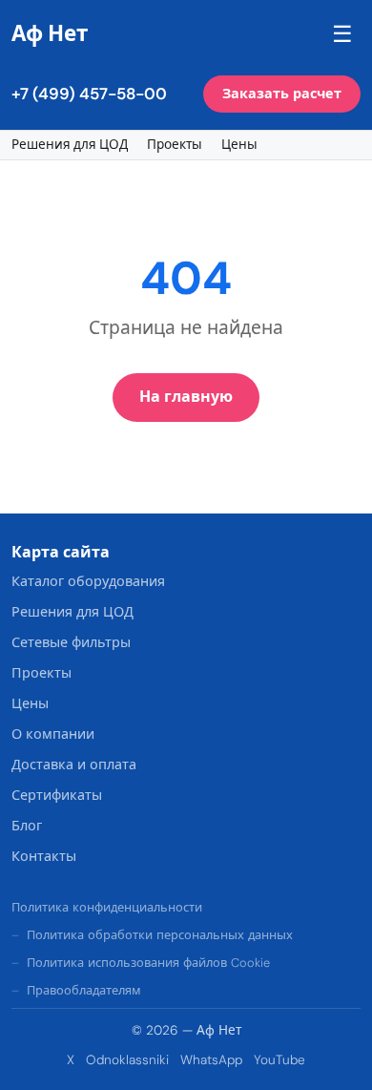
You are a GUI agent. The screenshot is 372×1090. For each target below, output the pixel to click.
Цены (239, 144)
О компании (52, 734)
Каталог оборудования (88, 581)
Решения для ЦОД (69, 144)
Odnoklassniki (127, 1060)
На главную (186, 397)
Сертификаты (56, 795)
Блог (26, 825)
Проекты (174, 144)
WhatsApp (211, 1060)
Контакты (43, 856)
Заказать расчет (281, 93)
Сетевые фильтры (71, 642)
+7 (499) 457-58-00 (89, 93)
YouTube (279, 1060)
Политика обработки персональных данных (160, 935)
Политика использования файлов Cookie (148, 962)
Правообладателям (84, 990)
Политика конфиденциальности (106, 907)
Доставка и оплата (73, 764)
